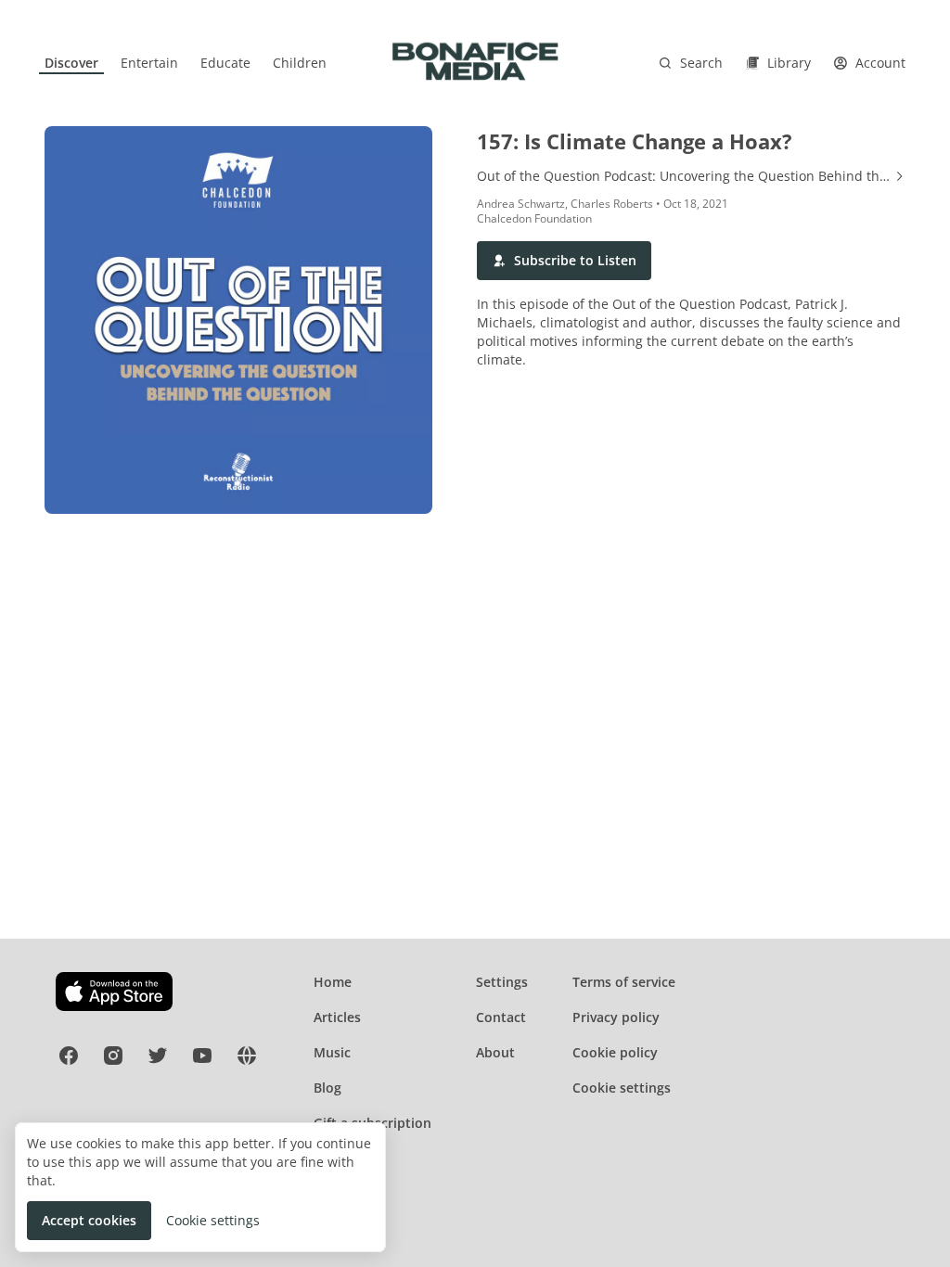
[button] (564, 260)
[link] (71, 63)
